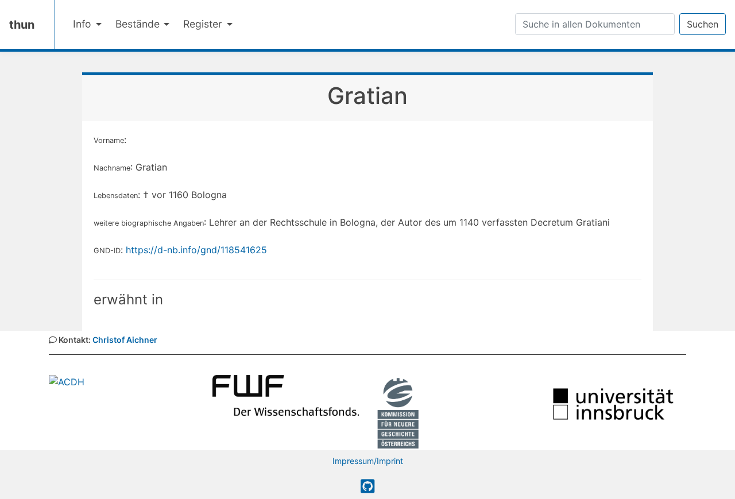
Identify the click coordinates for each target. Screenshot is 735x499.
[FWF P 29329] (285, 394)
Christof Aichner (124, 340)
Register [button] (204, 24)
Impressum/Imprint (367, 461)
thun (21, 25)
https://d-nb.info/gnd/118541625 (196, 250)
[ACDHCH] (66, 380)
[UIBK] (613, 403)
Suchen (702, 24)
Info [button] (83, 24)
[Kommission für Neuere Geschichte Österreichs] (398, 411)
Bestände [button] (139, 24)
